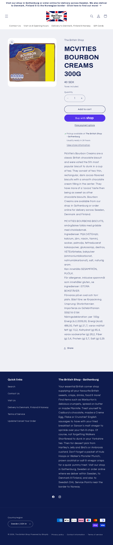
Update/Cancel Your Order (22, 421)
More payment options (85, 125)
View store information (78, 145)
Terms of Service (16, 414)
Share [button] (70, 348)
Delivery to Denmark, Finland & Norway (70, 26)
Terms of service (95, 534)
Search (11, 387)
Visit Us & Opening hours (36, 26)
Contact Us (15, 26)
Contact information (76, 534)
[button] (6, 16)
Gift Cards (99, 26)
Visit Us (12, 400)
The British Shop (22, 534)
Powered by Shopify (39, 534)
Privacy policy (57, 534)
